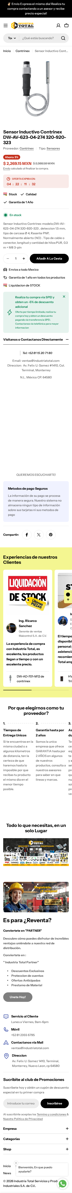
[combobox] (36, 38)
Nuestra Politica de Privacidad (23, 1119)
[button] (68, 596)
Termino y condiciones (52, 1114)
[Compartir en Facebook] (27, 534)
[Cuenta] (58, 25)
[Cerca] (64, 296)
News (7, 1173)
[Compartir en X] (39, 534)
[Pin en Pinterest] (51, 534)
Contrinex (23, 51)
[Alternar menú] (5, 25)
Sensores (53, 148)
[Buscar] (63, 38)
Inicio (7, 51)
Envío (6, 168)
